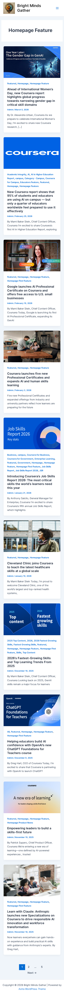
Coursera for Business (38, 455)
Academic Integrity (16, 174)
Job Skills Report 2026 (26, 470)
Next (32, 972)
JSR (41, 470)
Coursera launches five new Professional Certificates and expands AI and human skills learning (28, 379)
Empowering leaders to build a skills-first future (29, 830)
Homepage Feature (39, 83)
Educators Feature (29, 182)
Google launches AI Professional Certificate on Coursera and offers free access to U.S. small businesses (30, 292)
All (8, 732)
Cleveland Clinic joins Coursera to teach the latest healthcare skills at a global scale (30, 567)
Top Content (29, 652)
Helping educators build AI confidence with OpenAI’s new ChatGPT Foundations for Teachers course (29, 747)
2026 (29, 640)
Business (11, 455)
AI (29, 174)
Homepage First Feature (19, 281)
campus (19, 178)
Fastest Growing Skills (25, 644)
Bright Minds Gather (29, 8)
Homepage (23, 83)
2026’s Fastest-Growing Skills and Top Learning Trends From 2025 (29, 661)
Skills (18, 652)
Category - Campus (34, 178)
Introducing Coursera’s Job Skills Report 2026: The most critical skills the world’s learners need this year (31, 482)
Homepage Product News (20, 822)
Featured (11, 83)
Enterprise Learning (45, 459)
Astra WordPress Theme (32, 989)
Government (24, 462)
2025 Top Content (16, 640)
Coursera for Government (20, 459)
